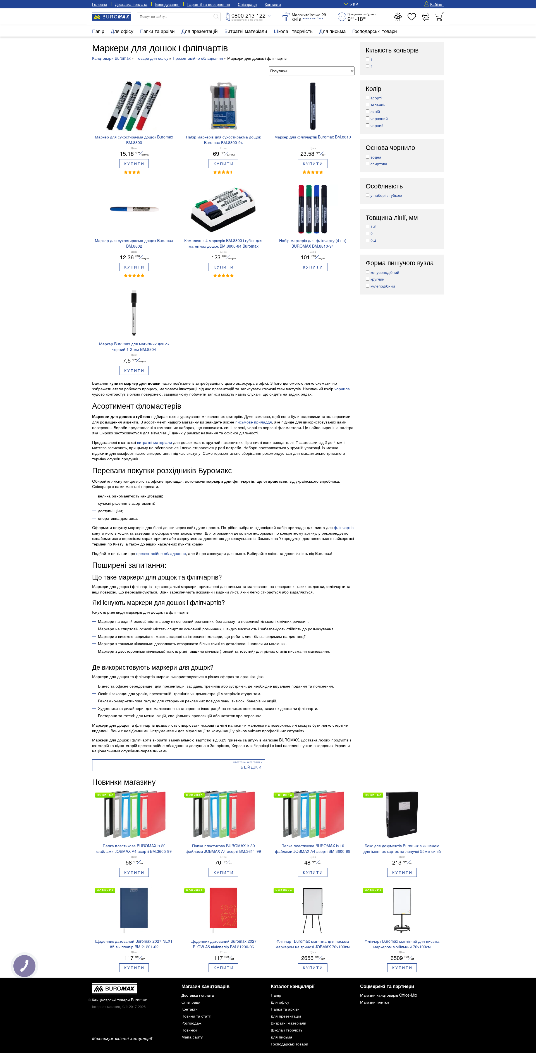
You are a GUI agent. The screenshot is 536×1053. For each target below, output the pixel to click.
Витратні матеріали (245, 30)
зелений (378, 104)
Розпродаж (191, 1023)
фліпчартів (343, 527)
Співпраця (247, 4)
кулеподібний (382, 286)
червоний (379, 118)
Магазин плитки (374, 1002)
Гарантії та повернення (208, 4)
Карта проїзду (313, 18)
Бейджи (251, 767)
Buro (116, 16)
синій (375, 111)
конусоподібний (384, 272)
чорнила (342, 388)
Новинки (189, 1030)
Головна (99, 4)
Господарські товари (374, 30)
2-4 (373, 240)
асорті (376, 97)
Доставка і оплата (131, 4)
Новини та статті (196, 1016)
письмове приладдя (253, 422)
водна (375, 157)
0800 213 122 (248, 15)
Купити (134, 163)
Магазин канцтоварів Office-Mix (388, 995)
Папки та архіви (157, 30)
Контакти (273, 4)
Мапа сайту (192, 1037)
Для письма (332, 30)
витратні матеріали (154, 442)
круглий (377, 279)
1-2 (373, 226)
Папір (98, 30)
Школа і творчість (293, 30)
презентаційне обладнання (161, 553)
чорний (377, 125)
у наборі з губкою (386, 195)
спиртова (378, 163)
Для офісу (122, 30)
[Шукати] (216, 17)
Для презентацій (199, 30)
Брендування (167, 4)
